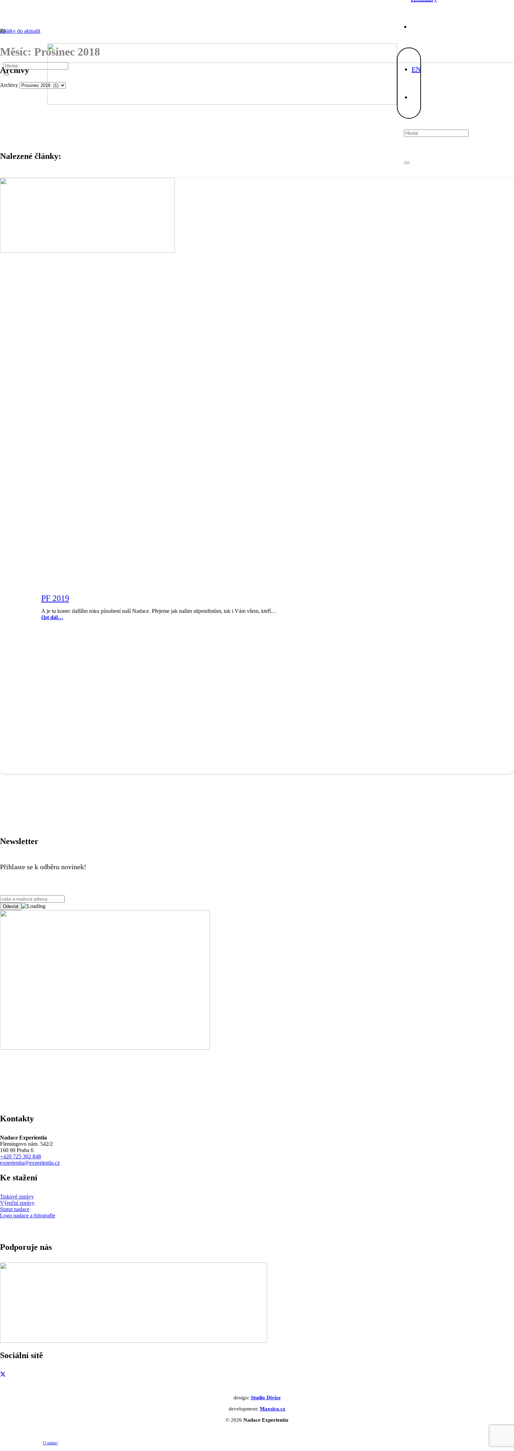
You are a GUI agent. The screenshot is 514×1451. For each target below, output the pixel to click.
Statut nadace (14, 1209)
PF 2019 (55, 598)
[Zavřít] (406, 163)
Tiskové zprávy (17, 1197)
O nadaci (50, 1443)
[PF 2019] (87, 251)
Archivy (9, 85)
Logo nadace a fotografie (27, 1215)
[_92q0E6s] (222, 103)
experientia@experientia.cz (30, 1163)
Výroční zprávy (17, 1203)
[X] (3, 1375)
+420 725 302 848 (20, 1156)
